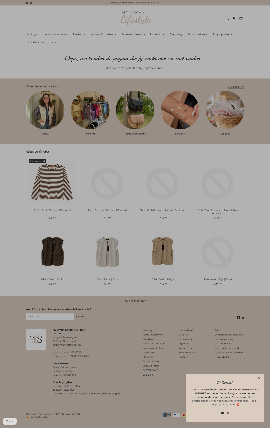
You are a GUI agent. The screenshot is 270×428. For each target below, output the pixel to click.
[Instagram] (227, 412)
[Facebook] (222, 412)
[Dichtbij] (259, 378)
